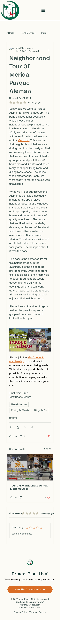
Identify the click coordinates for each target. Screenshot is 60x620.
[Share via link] (32, 427)
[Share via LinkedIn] (25, 427)
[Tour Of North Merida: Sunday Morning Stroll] (30, 467)
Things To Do (40, 410)
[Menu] (43, 10)
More (43, 33)
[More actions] (49, 49)
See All (47, 448)
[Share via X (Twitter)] (17, 427)
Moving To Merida (20, 410)
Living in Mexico (19, 404)
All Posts (11, 33)
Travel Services (28, 33)
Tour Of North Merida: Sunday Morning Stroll (29, 487)
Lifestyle (13, 418)
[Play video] (30, 339)
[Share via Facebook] (10, 427)
